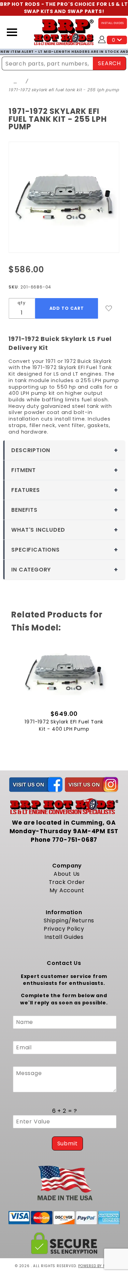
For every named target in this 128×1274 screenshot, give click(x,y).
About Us (67, 874)
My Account (66, 890)
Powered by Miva (95, 1266)
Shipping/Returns (69, 920)
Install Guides (64, 937)
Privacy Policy (64, 929)
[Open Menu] (12, 32)
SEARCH (109, 63)
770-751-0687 (75, 840)
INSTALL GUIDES (112, 23)
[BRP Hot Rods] (64, 32)
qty (21, 303)
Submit (67, 1143)
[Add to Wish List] (108, 308)
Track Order (67, 882)
